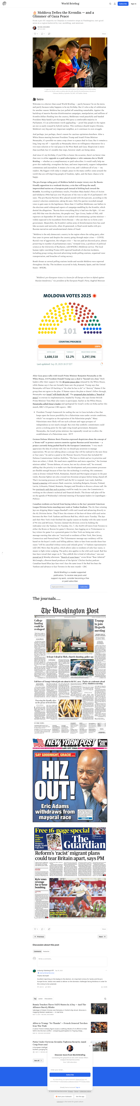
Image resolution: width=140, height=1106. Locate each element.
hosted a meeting (40, 483)
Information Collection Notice (69, 1081)
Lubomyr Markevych (44, 970)
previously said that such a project (51, 489)
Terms (76, 1091)
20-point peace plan (71, 381)
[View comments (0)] (52, 1036)
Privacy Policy (85, 1081)
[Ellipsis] (106, 970)
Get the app (80, 1096)
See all (36, 1060)
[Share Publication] (115, 4)
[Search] (110, 4)
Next (101, 937)
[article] (70, 1010)
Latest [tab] (40, 999)
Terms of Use (80, 1079)
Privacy (70, 1091)
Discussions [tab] (48, 999)
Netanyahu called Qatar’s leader (47, 403)
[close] (89, 1046)
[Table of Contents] (2, 553)
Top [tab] (35, 999)
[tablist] (41, 951)
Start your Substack (65, 1096)
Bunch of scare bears (70, 557)
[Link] (29, 99)
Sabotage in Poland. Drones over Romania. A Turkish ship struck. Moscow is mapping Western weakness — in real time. (59, 1011)
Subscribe (123, 4)
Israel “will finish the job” (58, 394)
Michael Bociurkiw (44, 27)
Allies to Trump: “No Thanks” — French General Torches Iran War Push (60, 1024)
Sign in (133, 4)
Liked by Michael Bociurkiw (47, 973)
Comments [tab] (37, 951)
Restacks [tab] (46, 951)
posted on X (38, 557)
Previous (40, 937)
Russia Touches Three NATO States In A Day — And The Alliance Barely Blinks (59, 1005)
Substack (60, 1102)
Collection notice (85, 1091)
